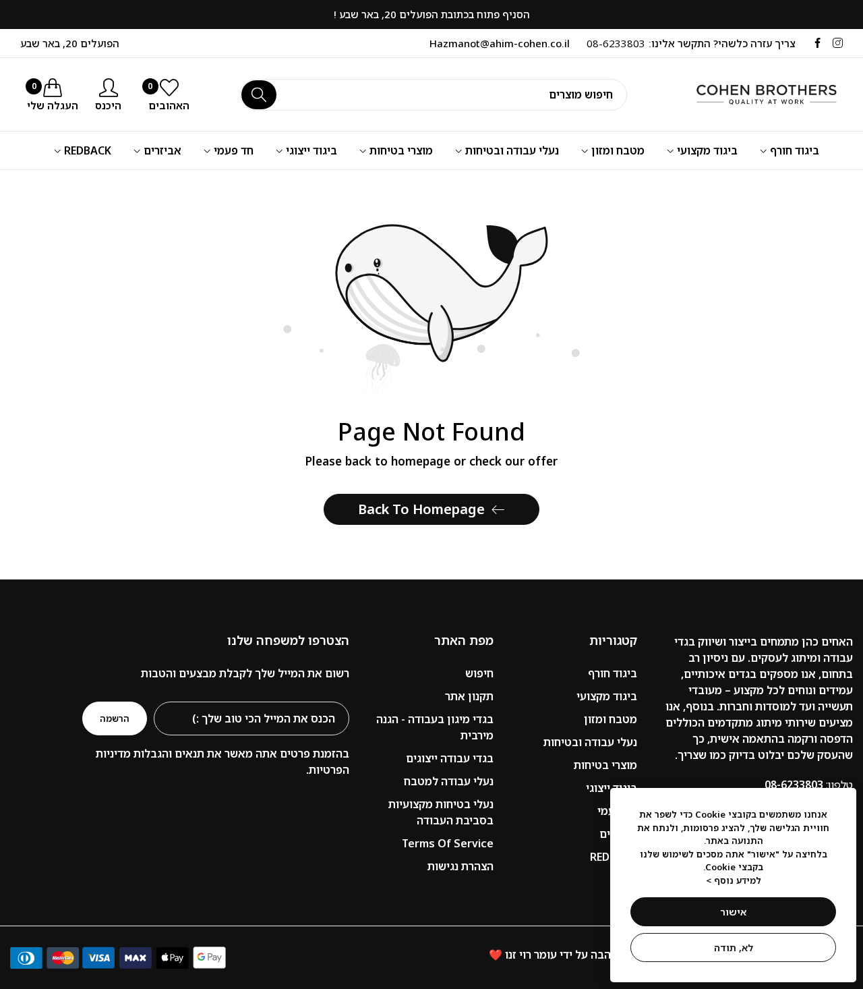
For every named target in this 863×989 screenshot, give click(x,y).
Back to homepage (421, 509)
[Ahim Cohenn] (752, 94)
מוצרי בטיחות (605, 765)
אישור (733, 911)
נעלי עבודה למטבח (449, 781)
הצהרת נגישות (460, 866)
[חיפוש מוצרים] (258, 94)
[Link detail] (838, 43)
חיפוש (479, 673)
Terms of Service (448, 843)
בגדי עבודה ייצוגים (450, 758)
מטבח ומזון (610, 719)
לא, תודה (733, 947)
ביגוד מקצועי (606, 696)
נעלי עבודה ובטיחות (590, 742)
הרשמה (114, 718)
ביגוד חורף (612, 673)
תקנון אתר (469, 696)
